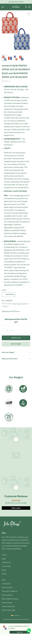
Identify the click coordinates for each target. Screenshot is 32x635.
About (4, 574)
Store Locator (7, 587)
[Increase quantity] (8, 632)
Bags (4, 559)
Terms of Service (8, 606)
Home (4, 555)
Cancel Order (7, 603)
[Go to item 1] (4, 58)
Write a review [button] (15, 508)
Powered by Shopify (25, 619)
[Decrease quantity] (3, 632)
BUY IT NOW (16, 344)
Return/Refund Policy (10, 599)
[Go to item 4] (21, 58)
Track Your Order (8, 610)
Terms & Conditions (9, 591)
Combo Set (6, 566)
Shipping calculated (19, 304)
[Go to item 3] (15, 58)
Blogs (4, 570)
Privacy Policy (7, 595)
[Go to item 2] (9, 58)
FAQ (3, 580)
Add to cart (16, 338)
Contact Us (6, 584)
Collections (6, 562)
